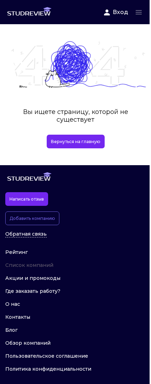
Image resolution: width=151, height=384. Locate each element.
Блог (11, 330)
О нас (12, 304)
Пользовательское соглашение (46, 356)
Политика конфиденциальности (48, 369)
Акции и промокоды (32, 278)
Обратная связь (26, 234)
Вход (120, 12)
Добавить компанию (32, 218)
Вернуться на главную (75, 141)
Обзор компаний (28, 343)
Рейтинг (16, 252)
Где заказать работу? (32, 291)
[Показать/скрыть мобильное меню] (138, 12)
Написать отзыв (26, 199)
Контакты (17, 317)
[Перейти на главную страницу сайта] (29, 12)
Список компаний (29, 265)
